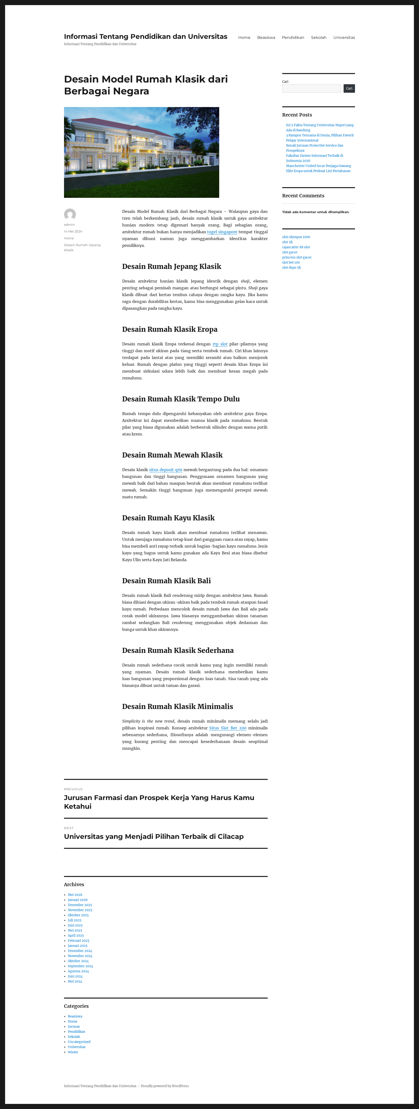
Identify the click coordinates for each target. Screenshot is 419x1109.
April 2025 (76, 936)
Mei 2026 (75, 895)
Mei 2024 (75, 981)
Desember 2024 (80, 951)
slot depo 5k (291, 268)
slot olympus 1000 (296, 237)
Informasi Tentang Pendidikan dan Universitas (145, 36)
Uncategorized (79, 1042)
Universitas (344, 37)
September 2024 (80, 966)
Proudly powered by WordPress (165, 1086)
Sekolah (319, 37)
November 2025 (80, 910)
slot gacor (290, 252)
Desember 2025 (80, 905)
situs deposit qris (165, 469)
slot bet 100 (291, 262)
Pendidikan (293, 37)
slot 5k (287, 242)
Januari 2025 (78, 946)
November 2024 (80, 956)
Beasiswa (266, 37)
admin (69, 224)
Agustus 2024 (78, 971)
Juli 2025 (74, 920)
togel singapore (222, 231)
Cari (285, 82)
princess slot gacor (297, 257)
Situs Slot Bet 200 (227, 727)
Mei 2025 (75, 930)
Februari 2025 (78, 941)
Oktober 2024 (78, 961)
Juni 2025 (75, 925)
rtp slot (220, 344)
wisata (73, 1052)
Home (244, 37)
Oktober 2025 (78, 915)
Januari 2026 (78, 900)
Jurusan (74, 1027)
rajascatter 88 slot (296, 247)
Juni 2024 (75, 976)
